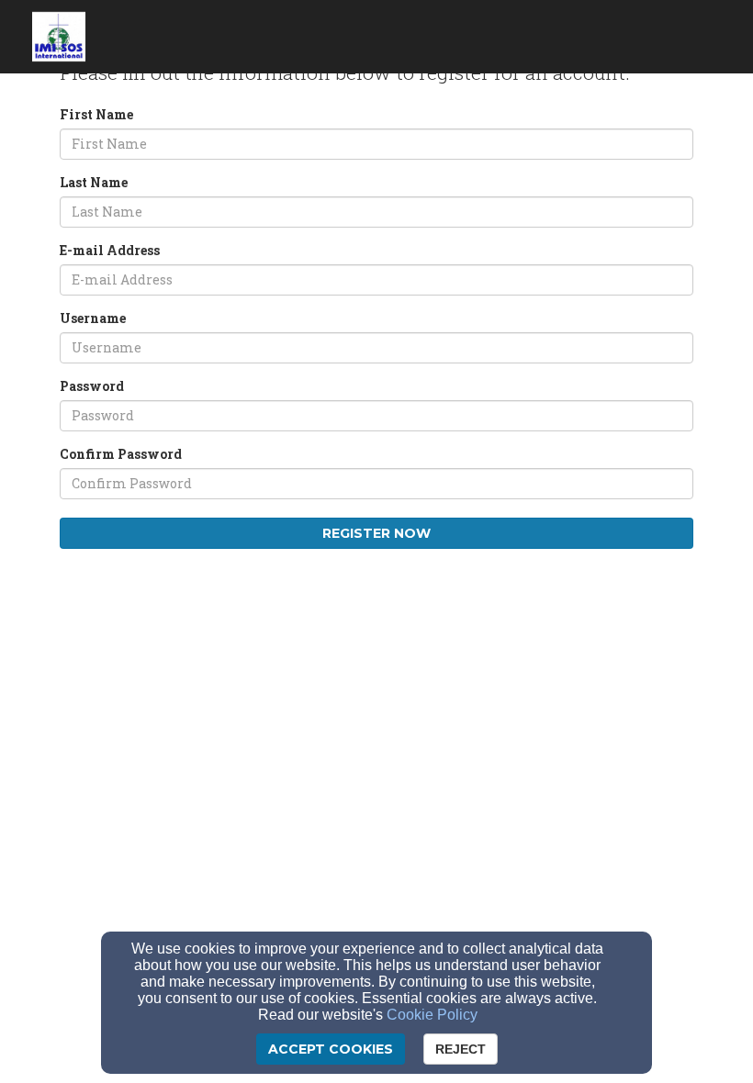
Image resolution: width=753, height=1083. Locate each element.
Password (92, 386)
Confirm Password (121, 454)
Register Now (376, 533)
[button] (693, 29)
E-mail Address (110, 250)
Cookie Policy (432, 1014)
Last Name (94, 182)
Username (93, 318)
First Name (96, 114)
